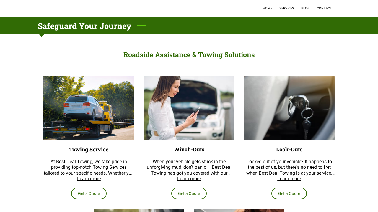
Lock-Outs (289, 149)
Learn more (89, 178)
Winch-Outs (189, 149)
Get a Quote (89, 193)
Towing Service (88, 149)
